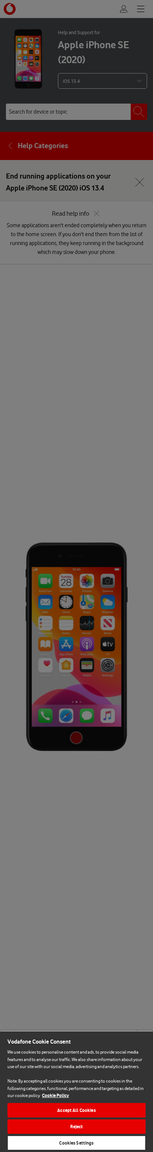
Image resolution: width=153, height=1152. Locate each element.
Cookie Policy (55, 1095)
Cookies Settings (76, 1143)
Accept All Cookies (76, 1110)
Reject (76, 1126)
